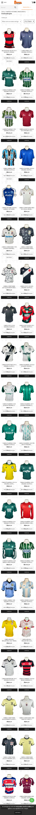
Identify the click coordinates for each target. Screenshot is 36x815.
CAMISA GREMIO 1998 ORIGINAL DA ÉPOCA (9, 601)
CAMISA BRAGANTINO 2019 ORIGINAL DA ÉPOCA (9, 679)
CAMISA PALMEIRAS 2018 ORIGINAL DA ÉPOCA (26, 483)
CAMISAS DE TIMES (11, 11)
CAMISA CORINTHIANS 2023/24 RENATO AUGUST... (9, 718)
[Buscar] (15, 7)
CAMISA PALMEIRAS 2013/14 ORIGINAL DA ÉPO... (9, 483)
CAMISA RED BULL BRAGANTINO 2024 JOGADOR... (27, 640)
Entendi (18, 812)
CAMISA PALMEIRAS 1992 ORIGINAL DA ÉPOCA (9, 130)
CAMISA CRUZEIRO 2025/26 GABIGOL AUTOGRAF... (9, 208)
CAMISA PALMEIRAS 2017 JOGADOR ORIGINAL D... (26, 404)
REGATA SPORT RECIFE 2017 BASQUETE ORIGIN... (9, 51)
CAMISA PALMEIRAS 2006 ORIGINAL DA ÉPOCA (9, 444)
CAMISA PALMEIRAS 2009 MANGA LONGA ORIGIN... (9, 561)
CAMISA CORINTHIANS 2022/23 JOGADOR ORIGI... (27, 247)
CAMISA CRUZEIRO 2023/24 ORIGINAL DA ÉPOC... (26, 169)
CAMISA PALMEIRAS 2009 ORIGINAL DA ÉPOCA (9, 90)
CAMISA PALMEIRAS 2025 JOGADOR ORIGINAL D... (9, 404)
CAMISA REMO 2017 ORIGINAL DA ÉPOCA (26, 51)
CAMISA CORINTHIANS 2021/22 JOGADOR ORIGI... (9, 287)
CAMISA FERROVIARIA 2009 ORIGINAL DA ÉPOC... (27, 797)
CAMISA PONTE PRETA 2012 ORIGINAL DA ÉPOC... (9, 365)
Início (3, 11)
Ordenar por (4, 17)
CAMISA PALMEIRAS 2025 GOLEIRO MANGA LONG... (26, 522)
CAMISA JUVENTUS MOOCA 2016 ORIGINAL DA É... (27, 130)
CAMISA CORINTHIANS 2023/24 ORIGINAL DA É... (9, 758)
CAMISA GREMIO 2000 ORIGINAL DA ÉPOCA (9, 169)
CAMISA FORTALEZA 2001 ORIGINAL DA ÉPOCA (9, 797)
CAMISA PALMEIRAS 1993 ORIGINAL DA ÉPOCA (26, 90)
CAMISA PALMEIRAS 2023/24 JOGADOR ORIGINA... (26, 365)
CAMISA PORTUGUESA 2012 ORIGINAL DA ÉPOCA (26, 326)
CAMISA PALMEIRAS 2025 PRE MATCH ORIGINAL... (26, 444)
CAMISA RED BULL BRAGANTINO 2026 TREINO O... (9, 640)
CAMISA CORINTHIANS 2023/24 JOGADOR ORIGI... (27, 758)
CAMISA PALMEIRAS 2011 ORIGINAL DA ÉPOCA (9, 522)
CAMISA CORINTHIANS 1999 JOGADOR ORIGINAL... (9, 247)
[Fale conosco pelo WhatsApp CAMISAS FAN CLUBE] (31, 800)
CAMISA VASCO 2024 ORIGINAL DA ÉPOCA (9, 326)
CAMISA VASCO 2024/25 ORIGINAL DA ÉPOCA (26, 287)
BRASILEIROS (21, 11)
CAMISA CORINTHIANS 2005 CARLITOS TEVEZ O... (26, 718)
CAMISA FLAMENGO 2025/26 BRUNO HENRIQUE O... (26, 679)
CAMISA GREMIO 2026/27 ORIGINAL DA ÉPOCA (27, 601)
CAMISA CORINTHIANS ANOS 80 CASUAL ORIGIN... (26, 208)
